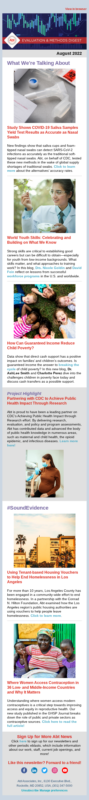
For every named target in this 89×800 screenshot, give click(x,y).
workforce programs (23, 276)
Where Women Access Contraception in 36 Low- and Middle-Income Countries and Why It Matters (43, 687)
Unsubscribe (30, 790)
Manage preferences (54, 790)
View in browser (76, 9)
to (65, 166)
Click (58, 166)
